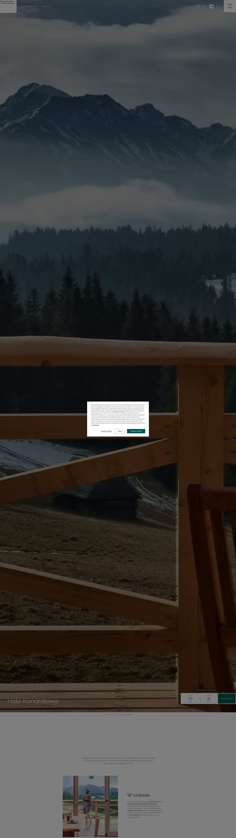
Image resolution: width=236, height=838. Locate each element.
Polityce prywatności (119, 411)
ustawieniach (95, 425)
